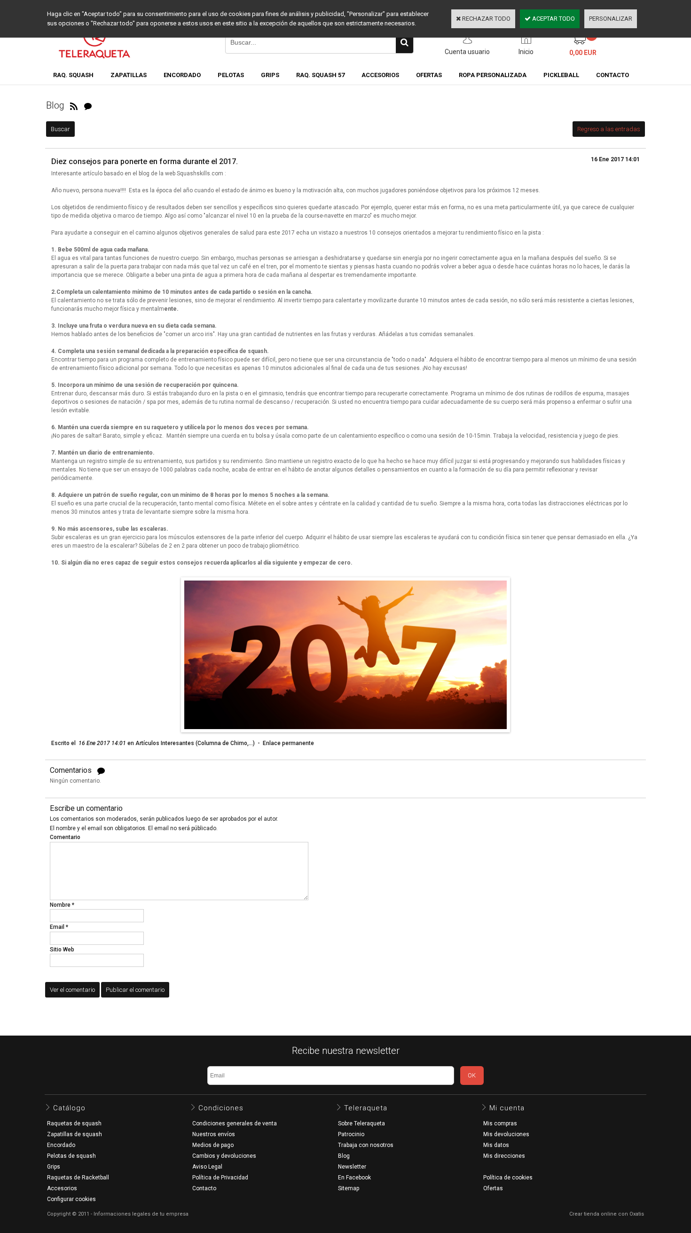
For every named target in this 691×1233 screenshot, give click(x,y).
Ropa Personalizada (492, 75)
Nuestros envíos (213, 1134)
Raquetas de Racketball (78, 1177)
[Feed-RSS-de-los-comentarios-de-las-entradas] (101, 770)
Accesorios (380, 75)
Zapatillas (128, 75)
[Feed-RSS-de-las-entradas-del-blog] (74, 105)
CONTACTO (612, 75)
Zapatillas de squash (74, 1134)
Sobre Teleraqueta (361, 1123)
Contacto (204, 1188)
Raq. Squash (73, 75)
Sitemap (348, 1188)
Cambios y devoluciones (224, 1156)
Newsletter (352, 1166)
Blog (344, 1156)
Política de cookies (508, 1177)
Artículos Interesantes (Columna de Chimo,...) (195, 743)
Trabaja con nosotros (365, 1145)
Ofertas (493, 1188)
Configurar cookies (71, 1199)
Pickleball (561, 75)
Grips (270, 75)
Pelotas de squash (71, 1156)
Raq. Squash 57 (320, 75)
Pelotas (231, 75)
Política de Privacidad (220, 1177)
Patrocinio (351, 1134)
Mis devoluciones (506, 1134)
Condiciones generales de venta (234, 1123)
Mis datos (496, 1145)
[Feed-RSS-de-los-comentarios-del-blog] (88, 105)
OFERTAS (429, 75)
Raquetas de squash (74, 1123)
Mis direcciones (504, 1156)
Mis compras (500, 1123)
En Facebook (354, 1177)
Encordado (182, 75)
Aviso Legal (207, 1166)
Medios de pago (213, 1145)
